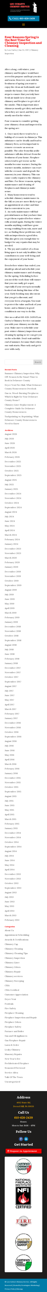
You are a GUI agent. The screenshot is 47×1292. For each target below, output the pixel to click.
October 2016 (12, 732)
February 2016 (12, 768)
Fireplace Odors (13, 1022)
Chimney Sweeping (14, 981)
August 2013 (11, 892)
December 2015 (13, 778)
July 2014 (9, 855)
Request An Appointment (23, 1151)
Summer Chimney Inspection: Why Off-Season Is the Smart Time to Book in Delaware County (22, 377)
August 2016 (11, 741)
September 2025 (13, 475)
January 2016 (11, 773)
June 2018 (9, 654)
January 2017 (11, 718)
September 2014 (13, 846)
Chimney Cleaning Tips (16, 953)
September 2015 (13, 791)
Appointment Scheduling (17, 935)
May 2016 (9, 755)
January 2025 (11, 489)
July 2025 (9, 484)
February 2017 (12, 713)
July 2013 (9, 897)
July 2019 (9, 594)
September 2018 (13, 640)
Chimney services (14, 976)
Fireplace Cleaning (14, 1013)
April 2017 (9, 704)
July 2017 (9, 690)
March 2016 (10, 764)
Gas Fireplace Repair (15, 1040)
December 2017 (13, 668)
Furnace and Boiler (14, 1031)
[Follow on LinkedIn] (26, 1139)
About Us (9, 930)
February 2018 (12, 658)
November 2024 (13, 498)
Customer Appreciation (16, 994)
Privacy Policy (10, 1289)
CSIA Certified (12, 990)
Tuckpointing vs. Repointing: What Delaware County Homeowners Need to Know (22, 420)
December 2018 (13, 626)
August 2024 (11, 512)
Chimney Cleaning (14, 948)
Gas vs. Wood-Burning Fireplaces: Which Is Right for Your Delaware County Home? (22, 396)
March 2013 (10, 915)
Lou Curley (12, 50)
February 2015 (12, 823)
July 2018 (9, 649)
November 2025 (13, 466)
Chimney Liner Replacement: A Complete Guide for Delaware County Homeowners (20, 408)
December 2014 (13, 833)
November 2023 (13, 553)
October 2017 (11, 677)
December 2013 (13, 874)
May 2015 (9, 810)
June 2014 (10, 860)
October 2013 (11, 883)
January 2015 (11, 828)
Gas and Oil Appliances (16, 1036)
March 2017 (10, 709)
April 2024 (10, 530)
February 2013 (12, 920)
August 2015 (11, 796)
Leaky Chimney (12, 1049)
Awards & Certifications (16, 939)
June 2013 (9, 901)
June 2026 (10, 443)
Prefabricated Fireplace (17, 1063)
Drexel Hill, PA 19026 (23, 1106)
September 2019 (13, 585)
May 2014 (9, 865)
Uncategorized (12, 1081)
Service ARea (11, 1072)
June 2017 (9, 695)
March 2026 (11, 452)
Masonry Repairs (13, 1054)
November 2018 (13, 631)
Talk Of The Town (14, 1077)
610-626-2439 (23, 1117)
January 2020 (11, 567)
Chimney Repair (13, 971)
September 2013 (13, 888)
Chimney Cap (11, 944)
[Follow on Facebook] (21, 1139)
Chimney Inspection (15, 958)
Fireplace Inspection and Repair (21, 1017)
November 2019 (13, 576)
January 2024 (11, 544)
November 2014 (13, 837)
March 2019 (10, 612)
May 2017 (9, 700)
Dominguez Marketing (30, 1285)
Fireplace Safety (13, 1026)
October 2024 (12, 503)
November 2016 (13, 727)
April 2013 (9, 911)
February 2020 (12, 562)
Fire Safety (10, 1008)
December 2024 (13, 493)
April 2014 (9, 869)
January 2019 (11, 622)
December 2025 (13, 461)
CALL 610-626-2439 (23, 18)
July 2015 (9, 800)
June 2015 (9, 805)
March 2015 (10, 819)
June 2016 (10, 750)
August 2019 (11, 590)
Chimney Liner (12, 962)
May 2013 (9, 906)
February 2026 (12, 457)
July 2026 (9, 438)
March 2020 (11, 557)
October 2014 (12, 842)
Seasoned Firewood (15, 1068)
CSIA (7, 985)
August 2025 (11, 480)
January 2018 (11, 663)
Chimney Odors (12, 967)
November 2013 (13, 878)
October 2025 (12, 470)
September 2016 (13, 736)
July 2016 (9, 745)
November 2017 (13, 672)
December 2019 (13, 571)
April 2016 (9, 759)
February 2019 (12, 617)
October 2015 (11, 787)
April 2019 (9, 608)
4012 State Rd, (23, 1102)
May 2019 (9, 603)
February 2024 (12, 539)
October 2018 (11, 635)
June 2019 (10, 599)
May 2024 (9, 525)
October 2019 (12, 580)
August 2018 (11, 645)
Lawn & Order (12, 1045)
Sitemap (20, 1289)
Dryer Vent (10, 999)
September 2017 (13, 681)
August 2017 (11, 686)
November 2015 (13, 782)
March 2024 (11, 535)
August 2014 (11, 851)
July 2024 (9, 516)
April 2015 (9, 814)
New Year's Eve (12, 1058)
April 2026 (10, 447)
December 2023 (13, 548)
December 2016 (13, 722)
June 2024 (10, 521)
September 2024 (13, 507)
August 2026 (11, 434)
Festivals (9, 1004)
